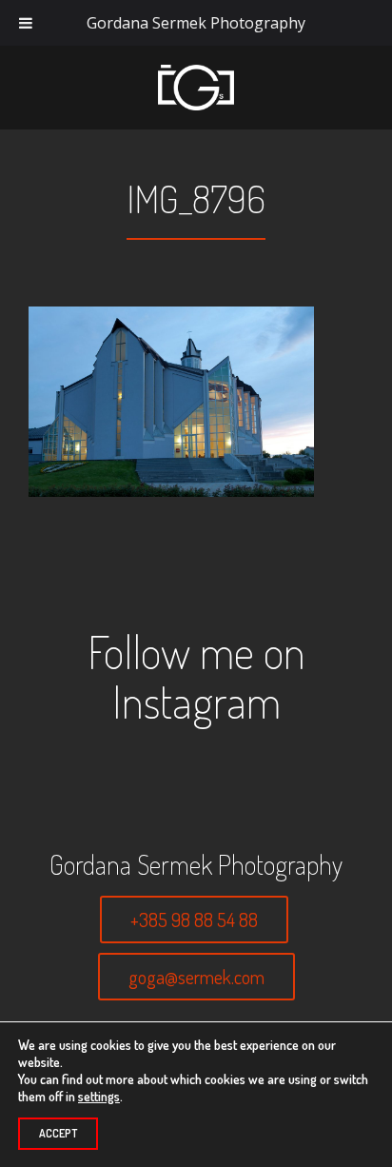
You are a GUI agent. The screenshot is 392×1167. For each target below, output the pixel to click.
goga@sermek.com (196, 976)
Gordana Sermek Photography (196, 22)
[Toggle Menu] (25, 23)
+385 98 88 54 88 (194, 919)
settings (99, 1096)
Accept (58, 1133)
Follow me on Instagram (196, 676)
